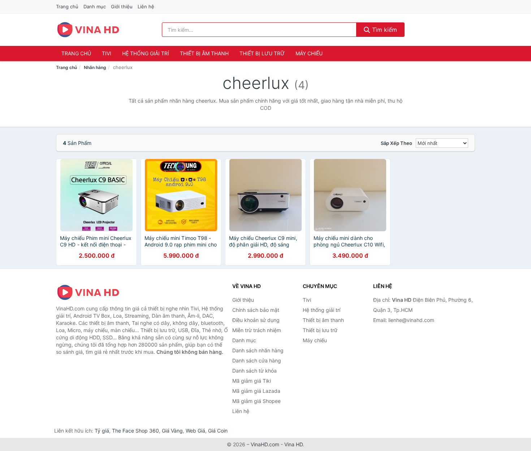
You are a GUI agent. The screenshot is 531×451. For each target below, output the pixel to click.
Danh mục (94, 6)
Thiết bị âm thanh (204, 53)
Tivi (106, 53)
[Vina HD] (92, 292)
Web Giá (195, 431)
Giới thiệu (122, 6)
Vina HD (293, 444)
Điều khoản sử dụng (256, 320)
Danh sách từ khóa (254, 371)
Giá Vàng (172, 431)
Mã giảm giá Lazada (256, 391)
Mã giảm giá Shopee (256, 401)
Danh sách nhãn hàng (258, 350)
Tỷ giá (102, 431)
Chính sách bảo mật (255, 310)
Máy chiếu (309, 53)
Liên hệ (146, 6)
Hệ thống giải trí (145, 53)
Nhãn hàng (95, 67)
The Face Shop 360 (135, 431)
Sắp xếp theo (396, 143)
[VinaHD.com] (88, 30)
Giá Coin (218, 431)
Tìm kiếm (383, 29)
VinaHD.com (265, 444)
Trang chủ (67, 6)
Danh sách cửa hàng (256, 360)
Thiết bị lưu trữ (262, 53)
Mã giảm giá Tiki (251, 381)
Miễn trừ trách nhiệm (256, 330)
